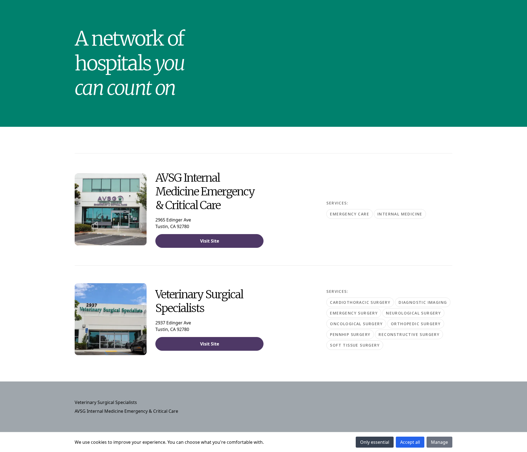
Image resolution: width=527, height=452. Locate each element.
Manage (439, 442)
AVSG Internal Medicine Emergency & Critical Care (126, 411)
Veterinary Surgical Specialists (106, 402)
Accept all (410, 442)
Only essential (374, 442)
